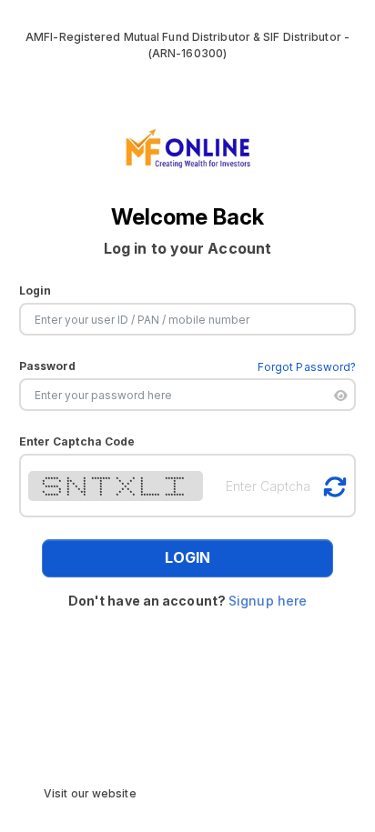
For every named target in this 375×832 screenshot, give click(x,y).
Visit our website (90, 793)
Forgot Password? (307, 367)
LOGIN (187, 557)
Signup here (267, 600)
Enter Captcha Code (77, 441)
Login (35, 290)
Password (47, 366)
